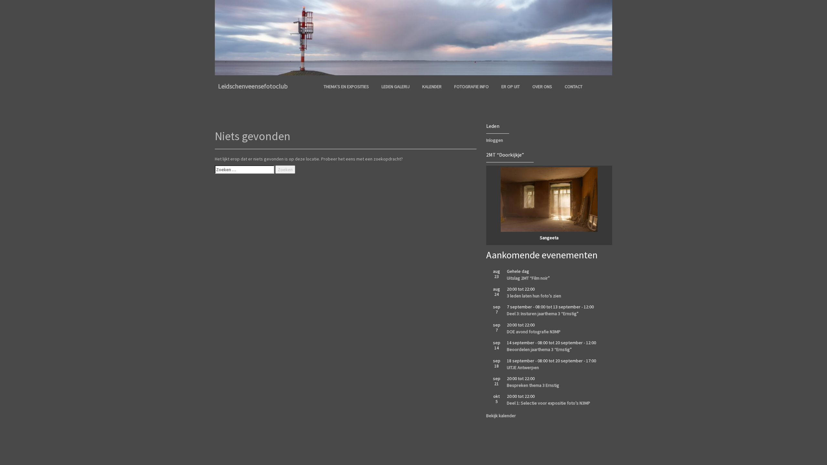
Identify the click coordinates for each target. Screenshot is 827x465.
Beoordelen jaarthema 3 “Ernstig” (539, 349)
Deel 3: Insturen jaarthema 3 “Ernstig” (543, 313)
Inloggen (494, 140)
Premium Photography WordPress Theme (290, 434)
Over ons (542, 86)
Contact (573, 86)
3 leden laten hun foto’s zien (534, 296)
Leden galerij (396, 86)
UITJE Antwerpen (523, 367)
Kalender (432, 86)
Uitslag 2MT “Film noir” (528, 278)
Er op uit (510, 86)
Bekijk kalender (501, 415)
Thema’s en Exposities (346, 86)
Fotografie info (471, 86)
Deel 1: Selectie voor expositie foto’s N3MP (548, 403)
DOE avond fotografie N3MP (533, 332)
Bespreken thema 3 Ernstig (533, 385)
